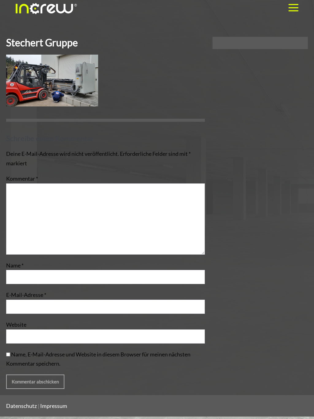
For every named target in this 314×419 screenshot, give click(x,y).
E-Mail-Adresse (26, 294)
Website (16, 324)
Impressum (53, 405)
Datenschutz (21, 405)
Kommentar (22, 178)
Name (15, 265)
